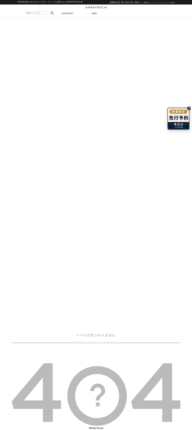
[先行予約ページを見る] (178, 119)
